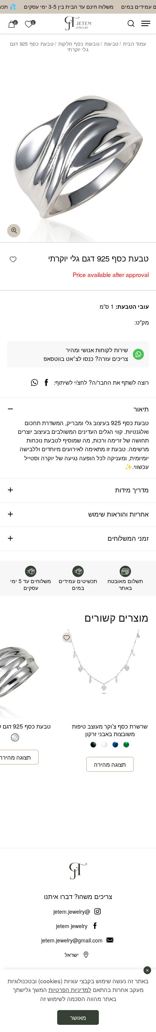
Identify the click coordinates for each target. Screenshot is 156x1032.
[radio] (126, 744)
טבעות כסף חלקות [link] (78, 43)
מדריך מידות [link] (132, 489)
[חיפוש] (131, 23)
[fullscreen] (13, 230)
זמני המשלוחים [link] (128, 538)
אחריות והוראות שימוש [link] (118, 513)
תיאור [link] (141, 408)
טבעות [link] (111, 43)
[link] (28, 24)
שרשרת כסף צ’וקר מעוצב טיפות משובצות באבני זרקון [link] (110, 729)
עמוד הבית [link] (134, 43)
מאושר (78, 1017)
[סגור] (147, 970)
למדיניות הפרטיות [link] (69, 989)
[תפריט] (145, 23)
